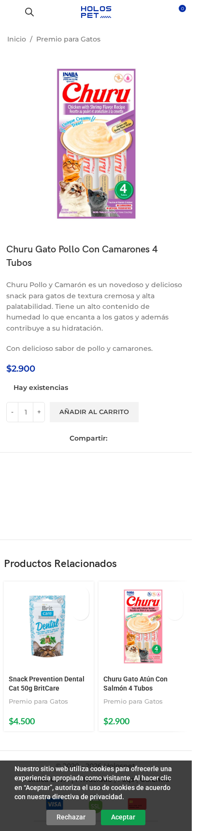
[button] (80, 594)
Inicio (16, 39)
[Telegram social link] (155, 438)
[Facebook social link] (115, 438)
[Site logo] (96, 11)
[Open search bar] (29, 12)
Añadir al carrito (94, 412)
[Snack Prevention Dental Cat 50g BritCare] (49, 626)
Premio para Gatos (68, 39)
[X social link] (128, 438)
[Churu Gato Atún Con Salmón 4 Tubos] (143, 626)
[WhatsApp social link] (142, 438)
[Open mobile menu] (11, 12)
